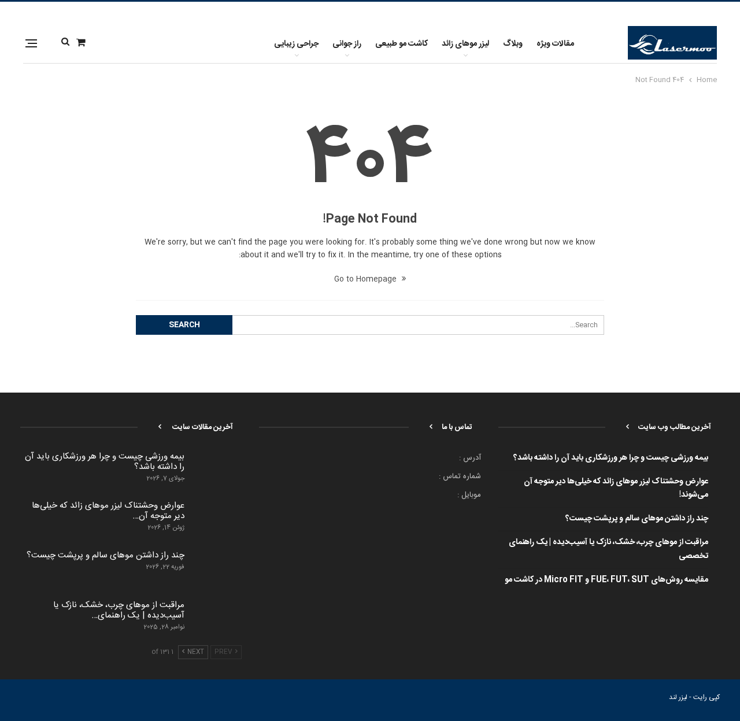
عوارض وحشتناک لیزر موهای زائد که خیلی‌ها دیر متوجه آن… (108, 510)
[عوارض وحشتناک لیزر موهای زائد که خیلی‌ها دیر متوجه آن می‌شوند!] (217, 519)
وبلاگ (513, 44)
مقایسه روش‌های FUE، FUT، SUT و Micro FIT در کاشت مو (606, 580)
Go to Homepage (366, 279)
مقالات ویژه (555, 44)
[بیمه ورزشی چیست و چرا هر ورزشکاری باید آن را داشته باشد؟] (217, 470)
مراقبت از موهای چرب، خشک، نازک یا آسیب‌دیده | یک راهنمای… (118, 610)
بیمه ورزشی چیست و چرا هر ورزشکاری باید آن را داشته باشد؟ (610, 458)
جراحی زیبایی (296, 44)
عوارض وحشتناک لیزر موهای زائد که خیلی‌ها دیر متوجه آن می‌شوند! (616, 488)
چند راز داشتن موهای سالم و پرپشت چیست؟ (636, 519)
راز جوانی (346, 44)
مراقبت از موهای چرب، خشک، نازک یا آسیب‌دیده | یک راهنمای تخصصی (608, 549)
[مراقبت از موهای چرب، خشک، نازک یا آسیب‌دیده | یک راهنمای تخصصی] (217, 618)
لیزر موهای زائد (465, 44)
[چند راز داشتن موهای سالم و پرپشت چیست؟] (217, 568)
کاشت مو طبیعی (401, 44)
